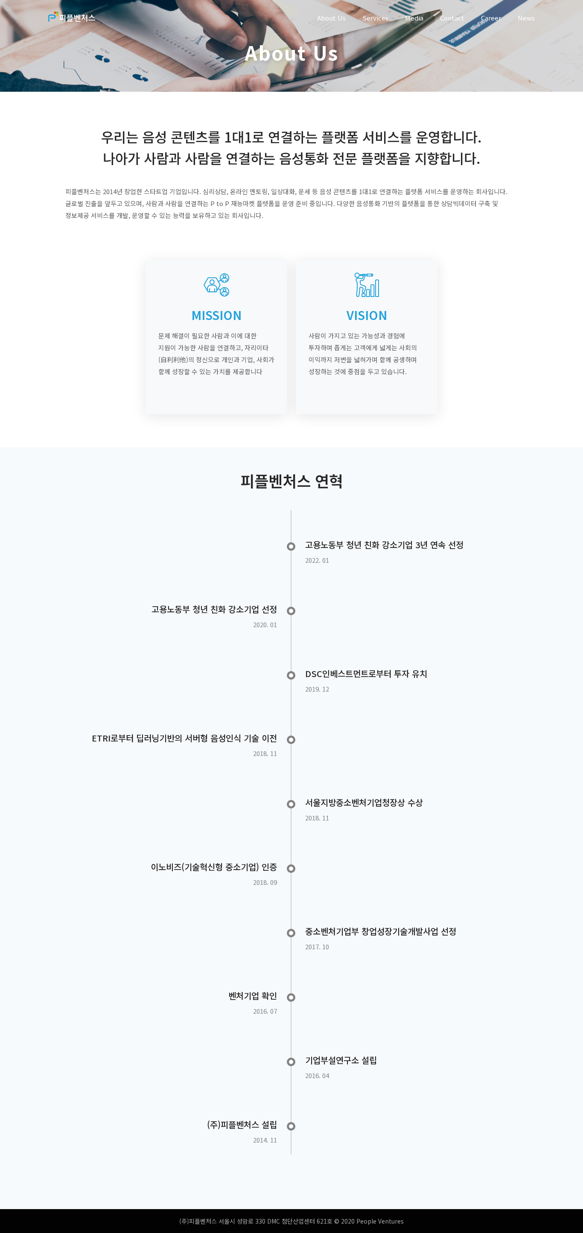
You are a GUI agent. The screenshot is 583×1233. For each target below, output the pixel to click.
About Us (331, 18)
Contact (452, 18)
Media (414, 18)
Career (491, 18)
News (526, 18)
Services (375, 18)
